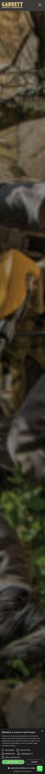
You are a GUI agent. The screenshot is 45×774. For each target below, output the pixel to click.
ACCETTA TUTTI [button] (13, 762)
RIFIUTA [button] (34, 762)
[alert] (22, 751)
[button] (22, 768)
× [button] (42, 731)
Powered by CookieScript (22, 771)
